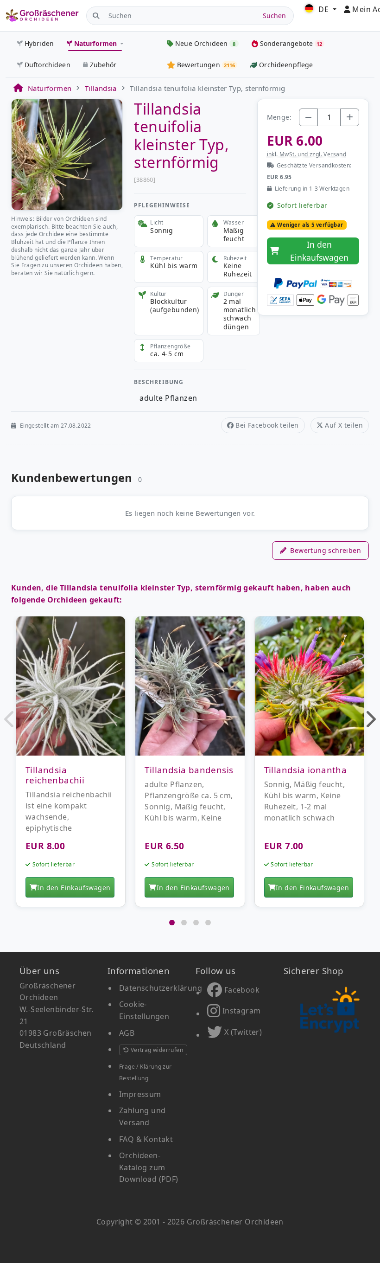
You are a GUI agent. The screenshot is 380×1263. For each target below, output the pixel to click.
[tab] (172, 922)
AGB (126, 1033)
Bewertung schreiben (325, 550)
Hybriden (39, 43)
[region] (190, 766)
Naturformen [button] (95, 43)
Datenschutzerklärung (160, 988)
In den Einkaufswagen (319, 251)
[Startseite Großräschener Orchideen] (42, 15)
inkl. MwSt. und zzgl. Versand (307, 154)
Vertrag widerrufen (156, 1050)
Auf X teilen (344, 425)
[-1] (308, 117)
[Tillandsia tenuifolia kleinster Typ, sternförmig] (67, 154)
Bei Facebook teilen (267, 425)
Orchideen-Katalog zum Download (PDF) (148, 1167)
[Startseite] (17, 88)
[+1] (349, 117)
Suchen (274, 15)
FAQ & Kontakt (146, 1139)
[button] (10, 719)
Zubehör (103, 64)
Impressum (140, 1094)
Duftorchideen (47, 64)
